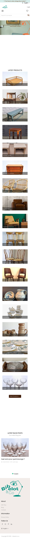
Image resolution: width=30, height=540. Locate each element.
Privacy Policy (5, 517)
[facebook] (2, 524)
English (26, 3)
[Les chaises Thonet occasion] (15, 258)
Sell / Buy (3, 505)
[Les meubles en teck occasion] (15, 116)
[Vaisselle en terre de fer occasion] (15, 349)
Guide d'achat (6, 462)
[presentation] (4, 447)
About (3, 501)
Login (28, 7)
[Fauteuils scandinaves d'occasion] (15, 223)
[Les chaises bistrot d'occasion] (15, 241)
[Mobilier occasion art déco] (15, 134)
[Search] (28, 15)
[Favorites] (27, 11)
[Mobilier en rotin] (15, 81)
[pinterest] (8, 524)
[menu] (2, 11)
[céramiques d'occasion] (15, 296)
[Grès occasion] (15, 331)
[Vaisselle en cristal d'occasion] (15, 385)
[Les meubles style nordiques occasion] (15, 170)
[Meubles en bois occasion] (15, 98)
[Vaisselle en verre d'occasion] (15, 367)
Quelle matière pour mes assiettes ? (14, 459)
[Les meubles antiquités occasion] (15, 152)
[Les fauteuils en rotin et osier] (15, 187)
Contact (3, 510)
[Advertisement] (15, 52)
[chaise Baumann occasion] (15, 276)
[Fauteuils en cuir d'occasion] (15, 205)
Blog (2, 507)
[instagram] (5, 524)
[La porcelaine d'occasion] (15, 313)
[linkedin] (11, 524)
